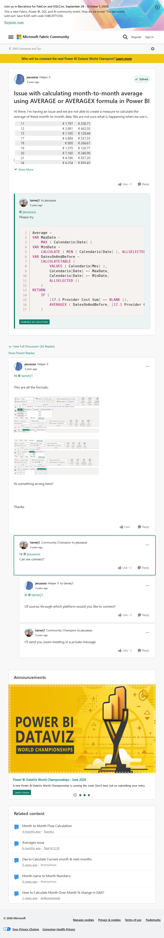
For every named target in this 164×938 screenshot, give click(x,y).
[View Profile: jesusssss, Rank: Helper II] (19, 79)
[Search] (125, 37)
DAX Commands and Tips (27, 48)
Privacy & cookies (109, 920)
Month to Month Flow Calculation (47, 826)
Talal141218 (51, 848)
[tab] (80, 795)
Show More (25, 169)
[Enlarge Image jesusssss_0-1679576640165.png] (56, 406)
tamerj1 (35, 200)
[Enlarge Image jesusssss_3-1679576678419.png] (56, 465)
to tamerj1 (67, 583)
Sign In (149, 37)
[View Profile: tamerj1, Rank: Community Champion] (23, 545)
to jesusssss (48, 200)
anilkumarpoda (50, 898)
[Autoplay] (75, 795)
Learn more (124, 58)
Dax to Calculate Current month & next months (57, 859)
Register (136, 37)
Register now (14, 22)
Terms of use (133, 920)
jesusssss (32, 77)
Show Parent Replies (21, 353)
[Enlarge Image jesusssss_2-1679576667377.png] (56, 447)
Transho (49, 831)
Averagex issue (33, 842)
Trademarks (153, 920)
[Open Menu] (153, 49)
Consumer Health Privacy (58, 929)
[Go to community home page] (43, 37)
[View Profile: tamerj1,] (23, 202)
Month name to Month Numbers (46, 876)
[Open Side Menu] (11, 37)
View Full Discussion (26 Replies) (34, 346)
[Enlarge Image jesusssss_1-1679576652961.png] (56, 425)
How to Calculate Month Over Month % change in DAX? (63, 892)
